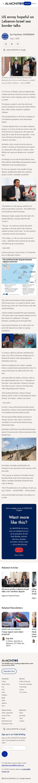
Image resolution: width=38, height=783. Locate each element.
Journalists (22, 715)
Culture (21, 690)
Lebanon (4, 703)
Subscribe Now (9, 671)
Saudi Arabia (6, 684)
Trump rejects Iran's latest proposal (12, 633)
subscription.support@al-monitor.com (13, 765)
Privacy (22, 555)
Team (21, 718)
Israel (3, 692)
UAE (3, 690)
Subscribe (27, 3)
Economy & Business (25, 684)
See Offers (19, 550)
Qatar (3, 700)
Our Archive (23, 692)
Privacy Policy (6, 715)
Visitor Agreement (7, 713)
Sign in (34, 3)
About (21, 713)
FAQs (3, 718)
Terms (15, 555)
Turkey (4, 681)
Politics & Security (24, 681)
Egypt (3, 698)
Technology (22, 687)
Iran (3, 687)
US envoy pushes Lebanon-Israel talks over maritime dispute (15, 590)
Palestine (4, 695)
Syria (3, 706)
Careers (21, 721)
